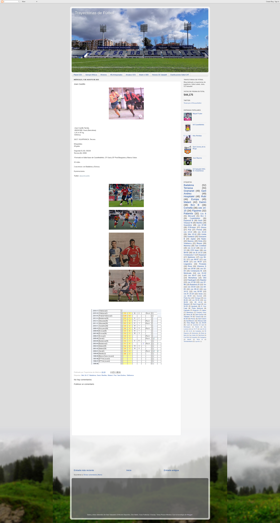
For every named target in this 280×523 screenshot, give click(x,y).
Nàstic (203, 239)
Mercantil (191, 216)
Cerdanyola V (189, 255)
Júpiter (193, 239)
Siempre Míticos (91, 75)
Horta (200, 241)
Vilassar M (188, 223)
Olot (204, 278)
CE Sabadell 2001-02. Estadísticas (199, 170)
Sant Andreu (121, 375)
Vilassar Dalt (202, 321)
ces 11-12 (191, 248)
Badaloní (187, 304)
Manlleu (104, 375)
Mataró (110, 375)
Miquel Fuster (197, 113)
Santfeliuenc (190, 321)
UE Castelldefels (198, 124)
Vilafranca (130, 375)
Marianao (189, 312)
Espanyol (202, 255)
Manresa (187, 246)
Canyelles (194, 337)
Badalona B (194, 284)
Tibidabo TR (188, 316)
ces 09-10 (195, 289)
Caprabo (187, 310)
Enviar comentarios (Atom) (93, 475)
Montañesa (192, 278)
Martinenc (191, 257)
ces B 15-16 (189, 294)
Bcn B (195, 205)
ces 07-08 (192, 282)
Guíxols (199, 296)
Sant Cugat (197, 304)
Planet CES (78, 75)
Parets (197, 327)
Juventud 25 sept (198, 325)
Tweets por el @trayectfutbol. (193, 103)
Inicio (128, 470)
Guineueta (195, 333)
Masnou (190, 241)
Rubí (203, 196)
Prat (115, 375)
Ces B (203, 214)
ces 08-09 (188, 296)
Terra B (200, 339)
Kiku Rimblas (197, 136)
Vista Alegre (191, 323)
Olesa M (189, 314)
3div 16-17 (85, 375)
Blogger (189, 515)
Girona (203, 227)
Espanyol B (188, 220)
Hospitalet (189, 196)
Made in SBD (144, 75)
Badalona (92, 375)
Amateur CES (131, 75)
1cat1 (204, 275)
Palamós (188, 213)
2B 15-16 (198, 302)
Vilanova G (201, 266)
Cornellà (188, 207)
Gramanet (189, 190)
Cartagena (203, 337)
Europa (195, 199)
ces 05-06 (192, 268)
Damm (202, 202)
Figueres (196, 210)
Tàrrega (197, 298)
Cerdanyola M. (196, 271)
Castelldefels (195, 218)
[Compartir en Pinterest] (120, 372)
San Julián (192, 335)
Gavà (99, 375)
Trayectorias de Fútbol (94, 13)
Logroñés (197, 341)
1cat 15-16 (203, 329)
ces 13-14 (188, 232)
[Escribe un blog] (113, 372)
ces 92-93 (198, 291)
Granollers (188, 225)
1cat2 (188, 325)
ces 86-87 (195, 259)
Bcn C (203, 216)
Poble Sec (187, 298)
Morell (189, 339)
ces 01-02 (201, 273)
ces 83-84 (202, 323)
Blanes (199, 243)
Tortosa (198, 316)
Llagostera (188, 264)
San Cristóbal (200, 246)
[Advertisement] (126, 452)
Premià (199, 230)
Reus (190, 266)
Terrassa (188, 188)
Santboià (190, 237)
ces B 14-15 (197, 253)
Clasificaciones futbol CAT (179, 75)
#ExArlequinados (116, 75)
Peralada (202, 264)
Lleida (203, 234)
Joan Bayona (197, 158)
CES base (194, 250)
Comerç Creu (201, 312)
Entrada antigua (171, 470)
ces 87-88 (202, 225)
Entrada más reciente (84, 470)
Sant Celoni (202, 319)
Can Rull (186, 337)
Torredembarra (188, 341)
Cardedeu (198, 331)
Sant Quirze (199, 314)
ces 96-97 (198, 262)
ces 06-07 (192, 275)
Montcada (187, 273)
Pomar (193, 319)
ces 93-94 (195, 300)
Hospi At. (196, 310)
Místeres (104, 75)
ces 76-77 (194, 329)
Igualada (194, 306)
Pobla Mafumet (197, 308)
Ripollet (203, 280)
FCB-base (192, 227)
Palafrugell (191, 280)
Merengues (187, 327)
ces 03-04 (192, 287)
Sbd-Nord (201, 335)
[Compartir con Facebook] (117, 372)
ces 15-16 (202, 232)
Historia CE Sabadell (159, 75)
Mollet (201, 294)
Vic (205, 284)
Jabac (204, 310)
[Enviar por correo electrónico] (111, 372)
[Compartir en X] (115, 372)
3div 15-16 (192, 234)
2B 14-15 (189, 331)
